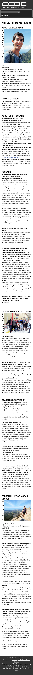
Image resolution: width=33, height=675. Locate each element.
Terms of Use (17, 668)
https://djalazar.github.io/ (10, 157)
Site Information (7, 668)
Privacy (24, 668)
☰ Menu (4, 14)
